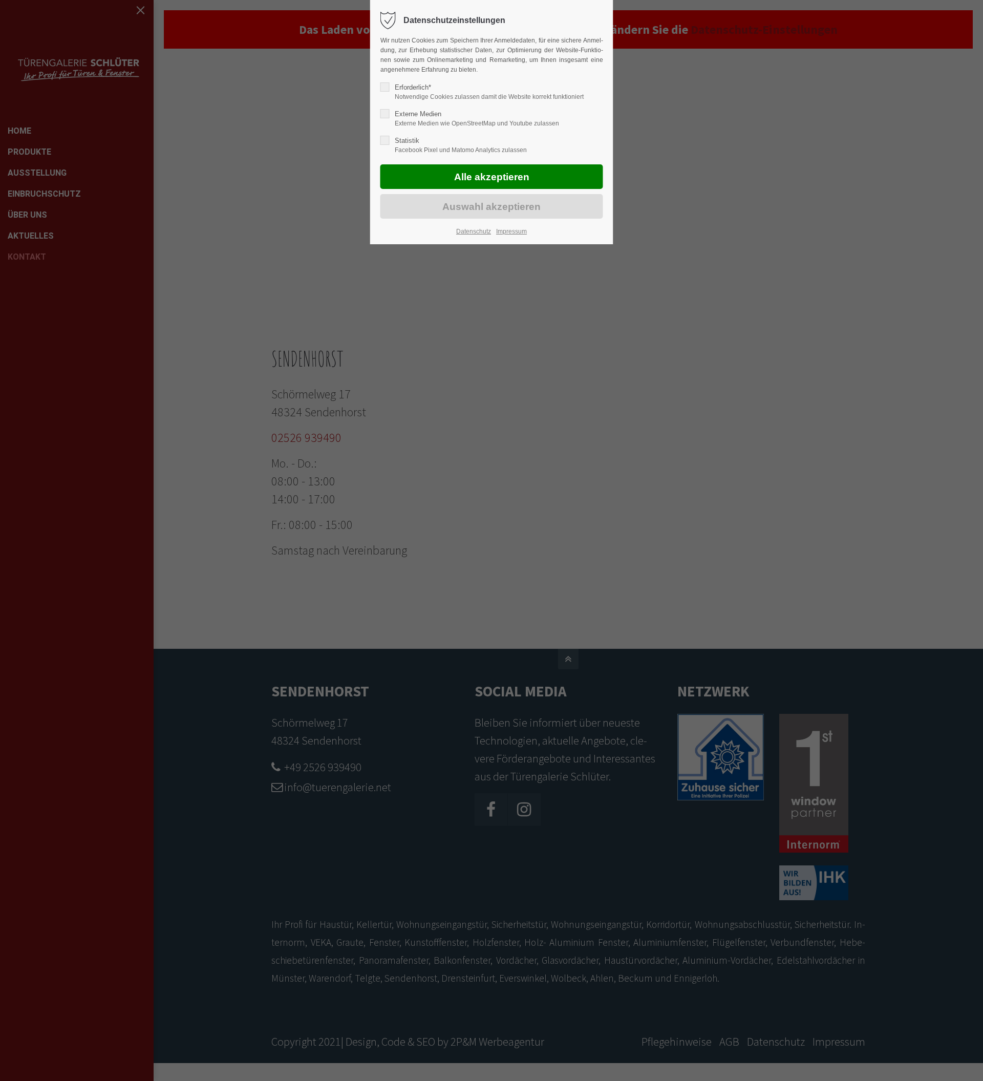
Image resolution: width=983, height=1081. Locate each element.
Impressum (511, 231)
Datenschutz (473, 231)
